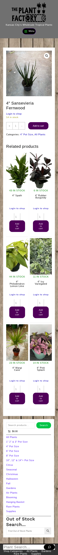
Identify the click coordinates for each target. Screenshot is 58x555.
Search (44, 425)
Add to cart (38, 125)
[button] (46, 56)
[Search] (49, 547)
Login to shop (14, 113)
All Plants (39, 134)
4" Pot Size (26, 134)
